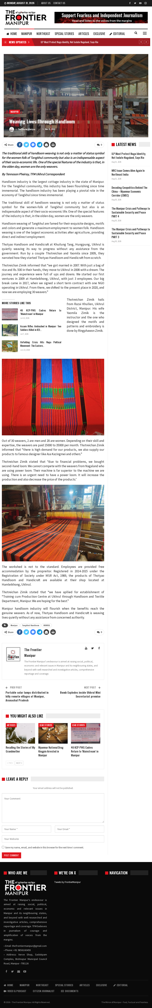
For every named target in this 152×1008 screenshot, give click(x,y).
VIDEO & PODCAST (16, 991)
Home (13, 33)
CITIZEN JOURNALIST (43, 991)
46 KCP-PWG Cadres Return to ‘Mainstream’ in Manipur (40, 312)
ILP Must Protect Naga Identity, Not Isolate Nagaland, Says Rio (69, 42)
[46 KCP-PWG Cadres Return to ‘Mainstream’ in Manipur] (10, 314)
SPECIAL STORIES (64, 33)
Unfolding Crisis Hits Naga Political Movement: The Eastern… (40, 343)
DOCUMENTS (71, 991)
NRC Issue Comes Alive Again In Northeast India (128, 172)
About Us (46, 3)
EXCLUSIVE (99, 33)
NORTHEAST (43, 33)
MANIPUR (26, 33)
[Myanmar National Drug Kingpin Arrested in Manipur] (53, 733)
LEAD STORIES (46, 725)
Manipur (14, 625)
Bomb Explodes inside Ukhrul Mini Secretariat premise (80, 694)
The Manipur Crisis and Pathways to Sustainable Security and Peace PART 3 (131, 233)
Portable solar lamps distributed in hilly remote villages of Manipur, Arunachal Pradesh (27, 696)
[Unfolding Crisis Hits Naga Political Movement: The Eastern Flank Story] (10, 346)
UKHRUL (46, 625)
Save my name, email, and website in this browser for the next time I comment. (44, 847)
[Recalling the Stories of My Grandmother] (20, 733)
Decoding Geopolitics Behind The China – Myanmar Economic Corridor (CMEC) (129, 191)
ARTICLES (83, 33)
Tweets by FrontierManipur (67, 882)
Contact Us (59, 3)
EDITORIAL (119, 33)
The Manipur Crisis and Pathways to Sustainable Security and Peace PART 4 (131, 212)
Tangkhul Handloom (30, 625)
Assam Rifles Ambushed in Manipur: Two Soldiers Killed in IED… (40, 328)
